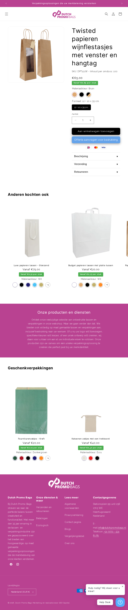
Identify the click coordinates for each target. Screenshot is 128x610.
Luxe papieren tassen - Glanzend (31, 265)
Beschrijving (96, 156)
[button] (6, 14)
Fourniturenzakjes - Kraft (31, 438)
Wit (14, 284)
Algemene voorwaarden (72, 506)
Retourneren (96, 172)
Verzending (96, 164)
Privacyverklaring (74, 515)
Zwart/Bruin (88, 94)
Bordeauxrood (21, 458)
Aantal (75, 114)
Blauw (34, 284)
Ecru (84, 458)
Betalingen (42, 518)
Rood (90, 458)
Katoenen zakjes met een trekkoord (91, 438)
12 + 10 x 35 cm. (81, 106)
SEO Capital (64, 603)
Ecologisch (42, 525)
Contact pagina (73, 522)
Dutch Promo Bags (23, 603)
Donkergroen (14, 458)
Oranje (100, 284)
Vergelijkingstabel (74, 536)
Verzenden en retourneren (44, 509)
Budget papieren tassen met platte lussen (90, 265)
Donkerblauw (28, 284)
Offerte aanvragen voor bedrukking (96, 139)
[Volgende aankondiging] (121, 3)
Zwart (81, 94)
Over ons (70, 543)
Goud (41, 284)
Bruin (74, 94)
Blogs (68, 529)
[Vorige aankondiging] (6, 3)
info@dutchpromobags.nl (112, 527)
